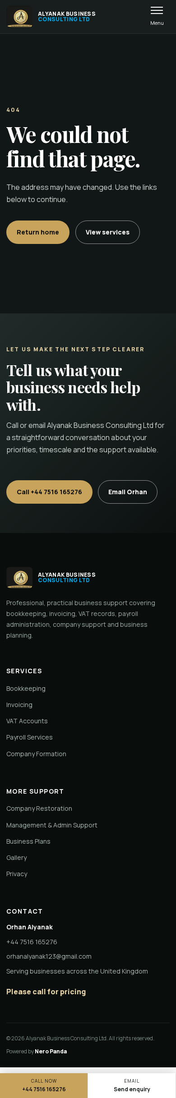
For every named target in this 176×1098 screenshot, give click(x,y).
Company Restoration (39, 808)
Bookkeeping (26, 688)
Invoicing (19, 704)
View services (108, 232)
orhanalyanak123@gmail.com (49, 956)
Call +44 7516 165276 (49, 491)
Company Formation (36, 753)
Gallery (16, 857)
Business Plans (28, 841)
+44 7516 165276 (31, 941)
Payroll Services (29, 737)
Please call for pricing (46, 992)
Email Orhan (127, 491)
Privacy (16, 873)
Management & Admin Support (51, 825)
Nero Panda (51, 1051)
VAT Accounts (27, 721)
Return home (38, 232)
